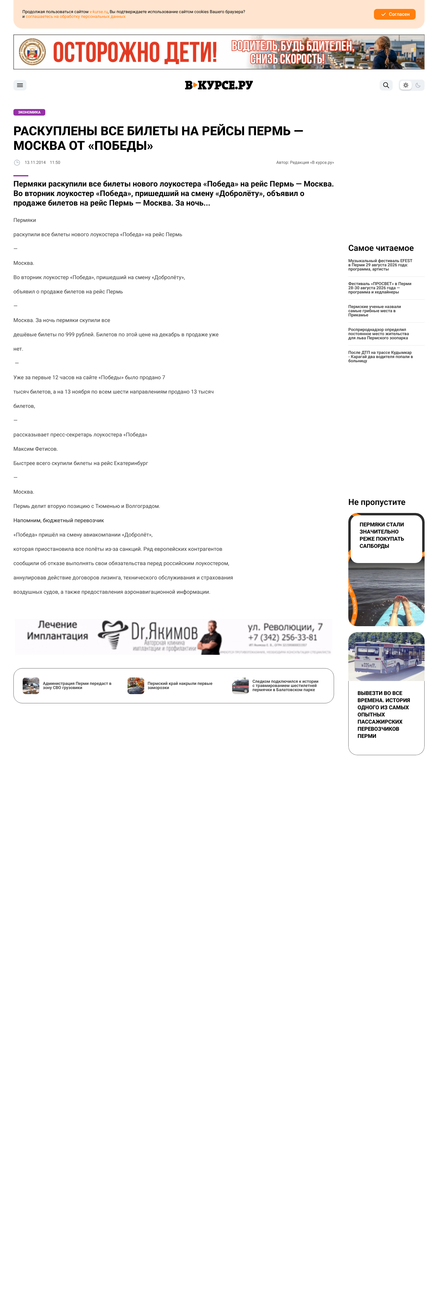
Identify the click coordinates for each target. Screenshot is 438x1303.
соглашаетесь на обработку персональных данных (76, 16)
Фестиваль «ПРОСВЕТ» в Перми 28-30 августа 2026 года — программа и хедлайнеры (379, 288)
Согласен (399, 14)
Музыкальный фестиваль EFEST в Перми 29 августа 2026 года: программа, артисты (380, 265)
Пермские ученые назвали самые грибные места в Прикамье (374, 311)
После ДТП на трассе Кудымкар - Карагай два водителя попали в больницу (380, 357)
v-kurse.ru (99, 12)
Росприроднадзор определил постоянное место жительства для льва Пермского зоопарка (378, 334)
